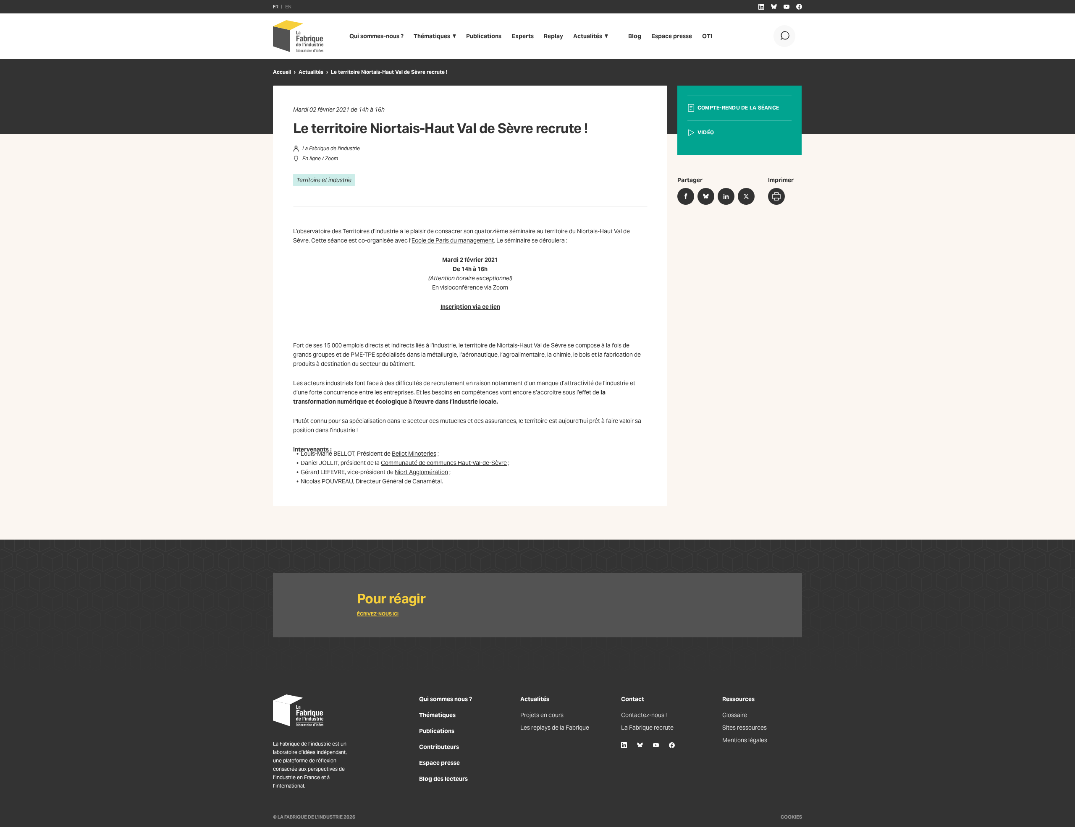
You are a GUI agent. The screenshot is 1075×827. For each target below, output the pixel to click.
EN (288, 7)
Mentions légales (744, 740)
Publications (483, 36)
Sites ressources (744, 727)
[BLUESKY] (774, 7)
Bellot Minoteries (414, 453)
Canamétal (427, 481)
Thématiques (432, 36)
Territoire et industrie (323, 180)
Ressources (738, 699)
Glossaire (734, 715)
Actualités (587, 36)
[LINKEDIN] (761, 7)
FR (275, 7)
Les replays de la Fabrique (554, 727)
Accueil (282, 72)
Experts (522, 36)
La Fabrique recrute (647, 727)
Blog (634, 36)
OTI (707, 36)
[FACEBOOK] (799, 7)
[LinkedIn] (624, 745)
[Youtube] (656, 745)
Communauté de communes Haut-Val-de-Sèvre (444, 463)
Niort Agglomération (421, 472)
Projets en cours (542, 715)
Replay (553, 36)
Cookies (791, 817)
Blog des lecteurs (443, 779)
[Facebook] (672, 745)
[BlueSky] (640, 745)
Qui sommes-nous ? (376, 36)
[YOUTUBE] (786, 7)
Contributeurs (439, 747)
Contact (632, 699)
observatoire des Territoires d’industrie (348, 231)
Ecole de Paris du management (453, 240)
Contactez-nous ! (644, 715)
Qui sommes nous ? (445, 699)
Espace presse (671, 36)
